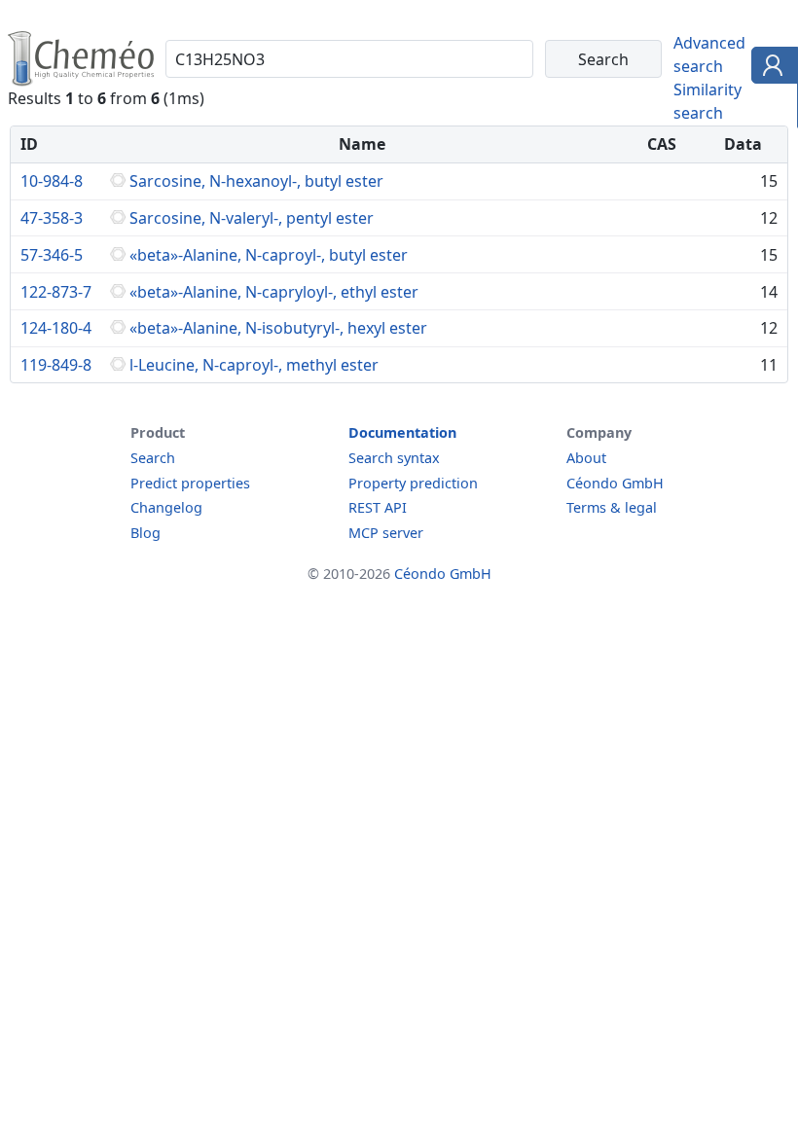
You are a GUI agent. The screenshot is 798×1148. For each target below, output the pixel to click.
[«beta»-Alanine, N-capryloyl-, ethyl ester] (118, 292)
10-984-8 (51, 181)
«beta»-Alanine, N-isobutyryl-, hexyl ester (278, 328)
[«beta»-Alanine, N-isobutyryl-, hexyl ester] (118, 328)
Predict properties (190, 483)
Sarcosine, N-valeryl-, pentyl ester (251, 218)
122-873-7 (55, 292)
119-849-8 (55, 365)
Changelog (166, 507)
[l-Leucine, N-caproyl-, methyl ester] (118, 365)
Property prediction (413, 483)
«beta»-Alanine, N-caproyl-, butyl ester (268, 255)
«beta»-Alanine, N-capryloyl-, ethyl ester (273, 292)
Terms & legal (611, 507)
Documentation (402, 432)
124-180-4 (55, 328)
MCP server (385, 532)
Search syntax (394, 457)
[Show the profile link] (770, 68)
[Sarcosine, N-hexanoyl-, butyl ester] (118, 181)
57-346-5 (51, 255)
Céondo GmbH (615, 483)
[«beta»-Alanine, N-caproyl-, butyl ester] (118, 255)
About (586, 457)
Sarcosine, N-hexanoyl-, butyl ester (256, 181)
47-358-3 (51, 218)
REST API (377, 507)
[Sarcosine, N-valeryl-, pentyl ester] (118, 218)
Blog (145, 532)
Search (152, 457)
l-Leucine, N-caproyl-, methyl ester (254, 365)
